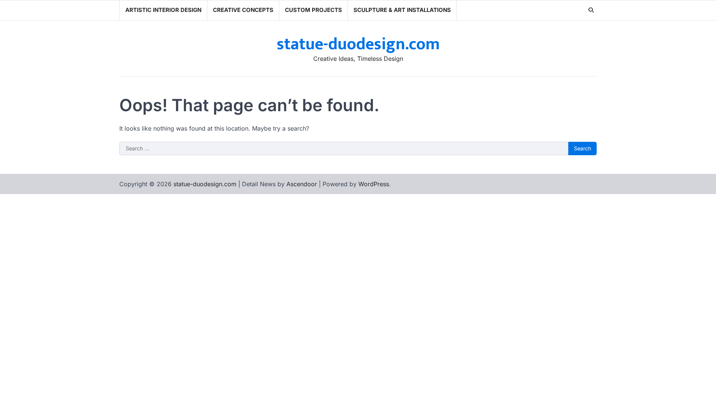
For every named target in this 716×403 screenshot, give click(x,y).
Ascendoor (301, 184)
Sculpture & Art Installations (402, 9)
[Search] (591, 10)
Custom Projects (313, 9)
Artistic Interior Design (163, 9)
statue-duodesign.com (358, 44)
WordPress (373, 184)
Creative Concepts (243, 9)
